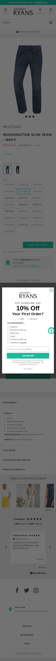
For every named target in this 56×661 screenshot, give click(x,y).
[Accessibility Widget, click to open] (51, 330)
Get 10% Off (28, 355)
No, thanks (28, 369)
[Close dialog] (51, 290)
